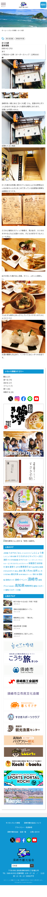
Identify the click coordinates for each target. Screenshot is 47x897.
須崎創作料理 (20, 38)
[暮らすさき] (23, 705)
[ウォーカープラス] (23, 796)
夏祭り (12, 567)
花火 (39, 571)
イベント (6, 386)
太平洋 (18, 567)
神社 (31, 571)
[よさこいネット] (23, 658)
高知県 (20, 585)
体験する (6, 392)
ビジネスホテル (13, 563)
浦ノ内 (26, 571)
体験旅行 (32, 563)
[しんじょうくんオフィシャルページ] (23, 752)
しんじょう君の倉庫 (9, 556)
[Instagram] (17, 398)
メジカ (21, 563)
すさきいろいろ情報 (13, 823)
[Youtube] (36, 398)
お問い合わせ (35, 832)
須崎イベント (21, 580)
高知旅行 (11, 586)
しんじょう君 (37, 553)
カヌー (26, 560)
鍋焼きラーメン (27, 574)
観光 (9, 574)
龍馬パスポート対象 (13, 590)
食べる (5, 380)
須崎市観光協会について (32, 823)
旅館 (33, 567)
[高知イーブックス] (23, 763)
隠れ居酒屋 (9, 38)
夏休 (7, 567)
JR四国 (5, 553)
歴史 (21, 571)
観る (5, 377)
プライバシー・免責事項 (23, 827)
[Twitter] (10, 398)
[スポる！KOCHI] (23, 778)
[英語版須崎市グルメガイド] (23, 525)
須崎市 (32, 579)
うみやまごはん (15, 553)
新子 (30, 567)
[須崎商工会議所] (23, 681)
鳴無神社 (29, 586)
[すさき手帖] (23, 471)
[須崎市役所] (23, 670)
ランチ (26, 563)
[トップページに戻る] (23, 850)
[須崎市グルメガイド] (23, 498)
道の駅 (21, 574)
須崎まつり (9, 580)
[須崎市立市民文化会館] (23, 693)
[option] (23, 74)
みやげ (21, 560)
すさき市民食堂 (12, 560)
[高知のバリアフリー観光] (23, 740)
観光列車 (14, 574)
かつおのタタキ (26, 553)
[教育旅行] (23, 444)
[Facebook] (23, 398)
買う (5, 389)
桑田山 (17, 571)
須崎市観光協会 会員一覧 (16, 832)
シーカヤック (33, 560)
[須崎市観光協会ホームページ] (23, 5)
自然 (35, 571)
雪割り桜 (35, 574)
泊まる (5, 383)
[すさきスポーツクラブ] (23, 716)
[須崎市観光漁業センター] (23, 728)
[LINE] (29, 398)
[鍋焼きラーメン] (23, 416)
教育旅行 (24, 567)
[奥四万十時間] (23, 646)
